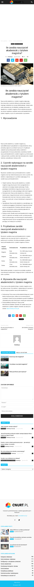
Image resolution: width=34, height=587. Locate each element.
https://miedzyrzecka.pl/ (13, 308)
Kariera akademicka (18, 43)
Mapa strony (17, 582)
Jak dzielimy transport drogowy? (27, 328)
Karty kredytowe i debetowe (8, 559)
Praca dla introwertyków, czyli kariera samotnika (20, 537)
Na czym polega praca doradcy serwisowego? (13, 451)
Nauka (11, 546)
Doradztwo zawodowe (5, 453)
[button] (32, 2)
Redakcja (10, 56)
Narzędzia (3, 428)
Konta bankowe (5, 568)
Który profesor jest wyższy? (17, 371)
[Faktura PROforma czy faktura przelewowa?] (5, 531)
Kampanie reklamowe (6, 557)
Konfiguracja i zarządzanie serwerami (11, 561)
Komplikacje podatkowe (7, 571)
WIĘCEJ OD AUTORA (21, 352)
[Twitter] (19, 520)
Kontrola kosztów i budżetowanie (9, 573)
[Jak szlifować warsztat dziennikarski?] (5, 546)
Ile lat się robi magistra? (16, 356)
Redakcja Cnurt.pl (10, 428)
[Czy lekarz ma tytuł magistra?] (5, 366)
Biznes (2, 446)
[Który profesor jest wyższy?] (5, 373)
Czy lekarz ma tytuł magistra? (18, 364)
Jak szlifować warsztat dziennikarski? (18, 544)
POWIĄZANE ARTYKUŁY (8, 352)
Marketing (3, 437)
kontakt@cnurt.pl (22, 515)
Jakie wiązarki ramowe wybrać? (9, 426)
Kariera (12, 43)
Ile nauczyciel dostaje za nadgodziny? (7, 328)
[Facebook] (14, 520)
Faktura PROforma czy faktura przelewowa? (20, 529)
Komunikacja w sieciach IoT (8, 575)
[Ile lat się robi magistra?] (5, 358)
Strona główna (4, 41)
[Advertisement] (17, 22)
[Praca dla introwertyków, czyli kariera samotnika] (5, 539)
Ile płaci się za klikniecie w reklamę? (10, 458)
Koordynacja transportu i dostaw (9, 566)
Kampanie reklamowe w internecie (8, 460)
